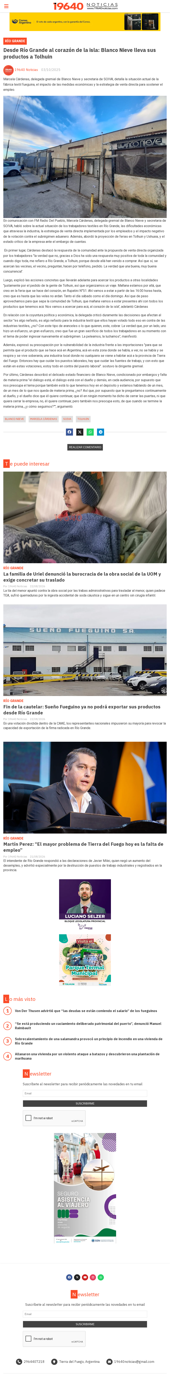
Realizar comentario (85, 447)
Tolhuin (83, 419)
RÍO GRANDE (15, 41)
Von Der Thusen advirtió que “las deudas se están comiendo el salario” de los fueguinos (86, 1011)
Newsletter (37, 1073)
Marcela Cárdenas (43, 419)
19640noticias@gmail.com (134, 1362)
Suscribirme (85, 1103)
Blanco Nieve (14, 419)
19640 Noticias (26, 70)
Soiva (67, 419)
